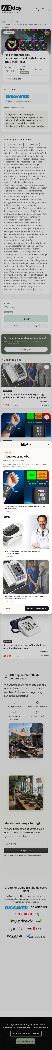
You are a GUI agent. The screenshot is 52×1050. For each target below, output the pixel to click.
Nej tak (8, 608)
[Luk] (48, 445)
